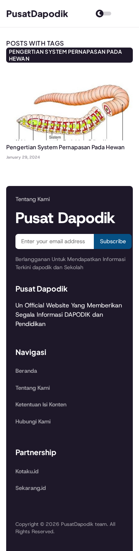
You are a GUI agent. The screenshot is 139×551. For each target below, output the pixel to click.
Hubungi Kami (33, 421)
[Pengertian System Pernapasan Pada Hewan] (69, 138)
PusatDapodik (37, 13)
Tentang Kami (32, 388)
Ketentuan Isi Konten (40, 404)
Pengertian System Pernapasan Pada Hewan (65, 146)
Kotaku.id (27, 471)
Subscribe (113, 241)
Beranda (26, 371)
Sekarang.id (30, 488)
